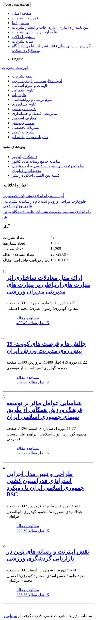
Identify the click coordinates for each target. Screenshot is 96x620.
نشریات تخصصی (25, 127)
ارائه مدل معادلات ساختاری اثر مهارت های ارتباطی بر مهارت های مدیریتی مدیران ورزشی (48, 285)
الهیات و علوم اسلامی (29, 85)
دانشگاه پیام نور (24, 157)
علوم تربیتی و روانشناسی (32, 99)
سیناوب (10, 616)
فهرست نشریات (25, 18)
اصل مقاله (32, 323)
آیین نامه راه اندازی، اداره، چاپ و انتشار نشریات (50, 27)
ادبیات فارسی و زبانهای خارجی (37, 81)
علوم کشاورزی (24, 104)
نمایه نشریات (22, 41)
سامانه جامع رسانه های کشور (36, 161)
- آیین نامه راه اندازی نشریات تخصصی (33, 196)
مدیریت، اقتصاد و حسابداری (34, 113)
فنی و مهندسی (24, 109)
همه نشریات (22, 76)
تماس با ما (20, 23)
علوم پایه (19, 95)
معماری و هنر (23, 123)
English (18, 59)
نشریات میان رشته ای (30, 137)
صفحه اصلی (22, 13)
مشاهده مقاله (27, 318)
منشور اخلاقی (23, 37)
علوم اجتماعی (23, 90)
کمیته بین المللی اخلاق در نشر (36, 175)
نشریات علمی (23, 132)
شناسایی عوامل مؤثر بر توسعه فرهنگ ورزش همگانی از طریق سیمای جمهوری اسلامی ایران (44, 410)
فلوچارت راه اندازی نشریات (34, 32)
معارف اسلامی (24, 118)
